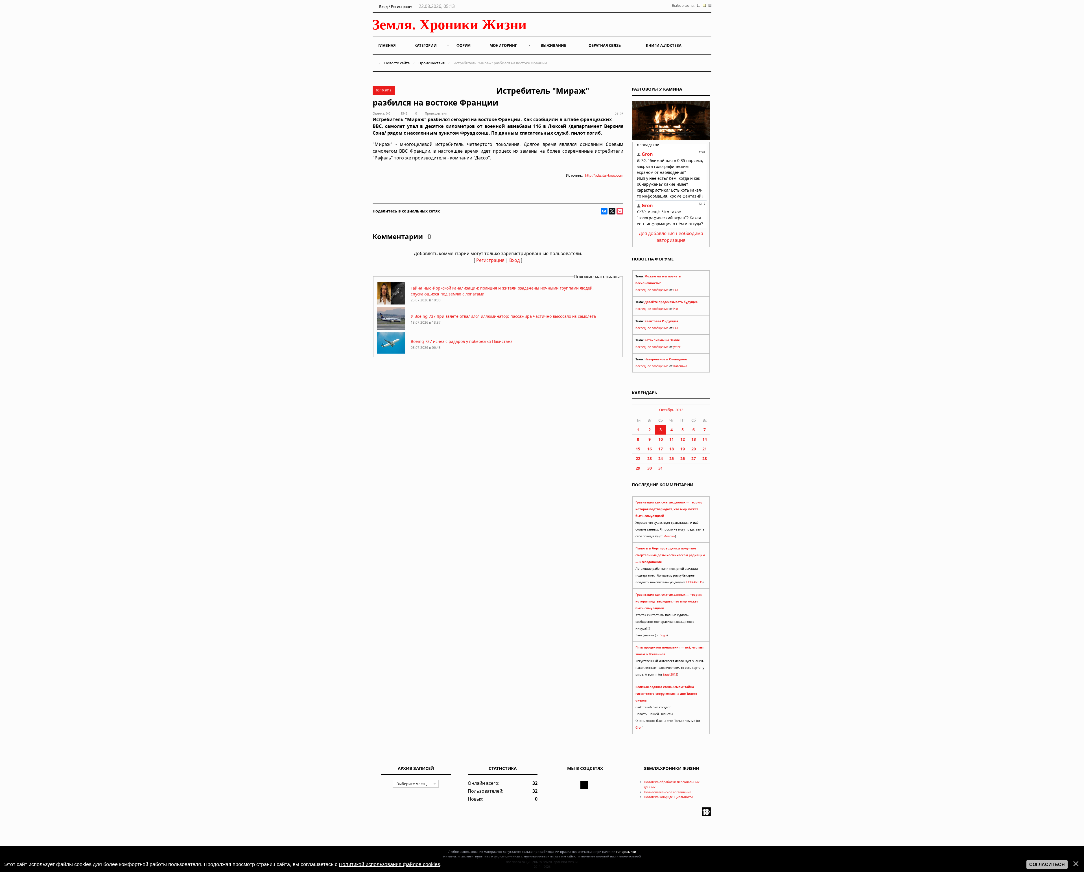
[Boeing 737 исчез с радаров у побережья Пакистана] (391, 353)
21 (704, 449)
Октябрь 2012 (671, 409)
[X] (612, 211)
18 (671, 449)
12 (682, 439)
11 (671, 439)
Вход (514, 260)
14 (704, 439)
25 (671, 458)
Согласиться (1047, 864)
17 (660, 449)
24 (660, 458)
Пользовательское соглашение (667, 792)
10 (660, 439)
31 (660, 468)
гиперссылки (626, 851)
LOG (676, 290)
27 (693, 458)
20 (693, 449)
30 (649, 468)
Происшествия (431, 62)
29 (638, 468)
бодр (663, 635)
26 (682, 458)
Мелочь (669, 536)
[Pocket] (620, 211)
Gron (638, 727)
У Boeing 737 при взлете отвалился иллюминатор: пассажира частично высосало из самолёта (503, 316)
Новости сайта (397, 62)
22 (638, 458)
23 (649, 458)
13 (693, 439)
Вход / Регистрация (395, 6)
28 (704, 458)
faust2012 (670, 674)
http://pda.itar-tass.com (604, 175)
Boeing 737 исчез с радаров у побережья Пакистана (462, 341)
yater (676, 347)
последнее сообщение (651, 290)
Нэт (675, 309)
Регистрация (490, 260)
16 (649, 449)
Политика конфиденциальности (668, 797)
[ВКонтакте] (604, 211)
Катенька (680, 366)
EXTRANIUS (694, 582)
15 (638, 449)
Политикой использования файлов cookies (389, 864)
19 (682, 449)
